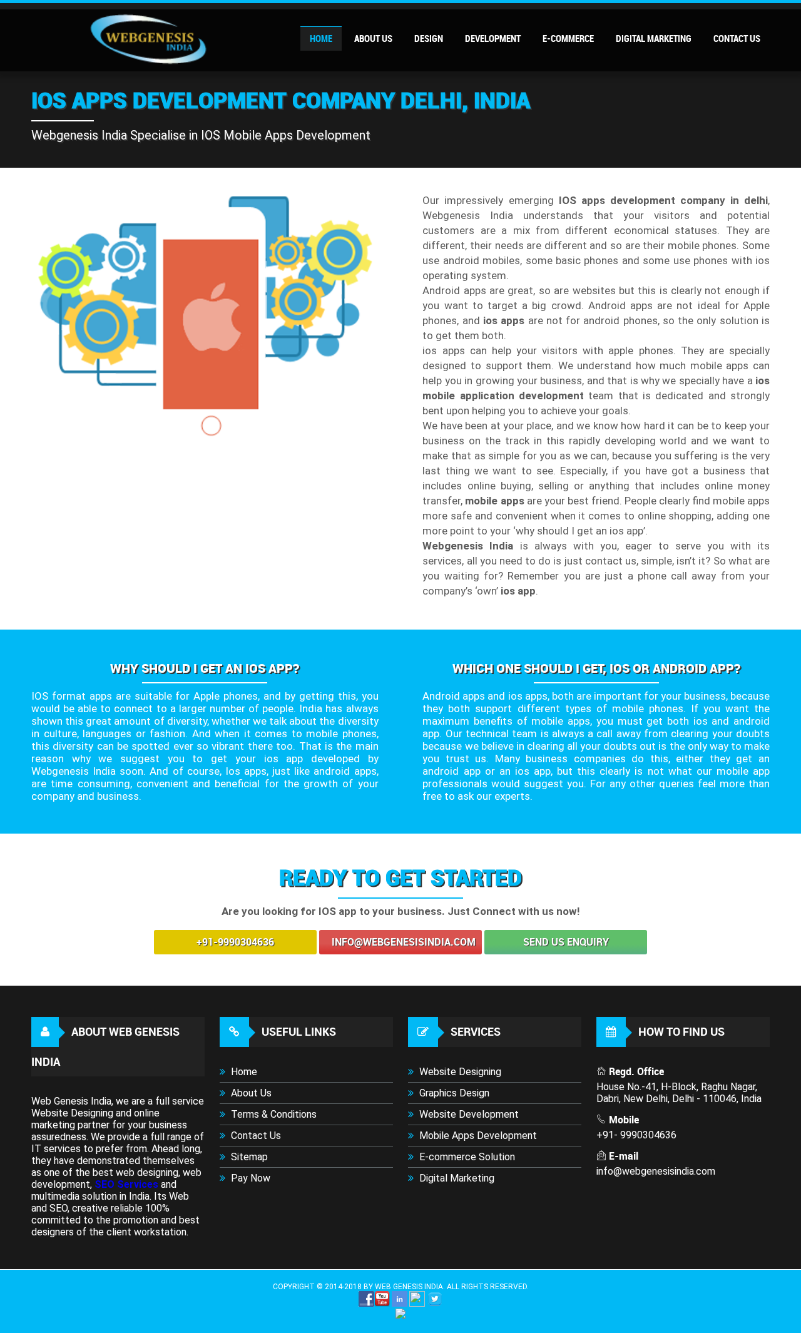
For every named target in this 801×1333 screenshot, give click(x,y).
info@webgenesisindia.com (404, 942)
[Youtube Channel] (382, 1304)
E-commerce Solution (466, 1157)
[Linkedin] (399, 1304)
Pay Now (249, 1178)
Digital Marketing (455, 1178)
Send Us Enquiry (566, 942)
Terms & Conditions (272, 1114)
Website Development (468, 1114)
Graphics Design (453, 1093)
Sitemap (248, 1157)
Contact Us (254, 1135)
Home (242, 1072)
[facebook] (366, 1304)
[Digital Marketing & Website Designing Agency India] (144, 62)
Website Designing (459, 1072)
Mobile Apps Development (477, 1135)
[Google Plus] (417, 1304)
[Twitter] (434, 1304)
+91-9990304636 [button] (235, 942)
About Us (250, 1093)
